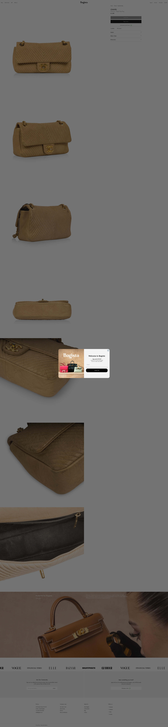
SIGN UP (96, 370)
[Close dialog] (108, 350)
